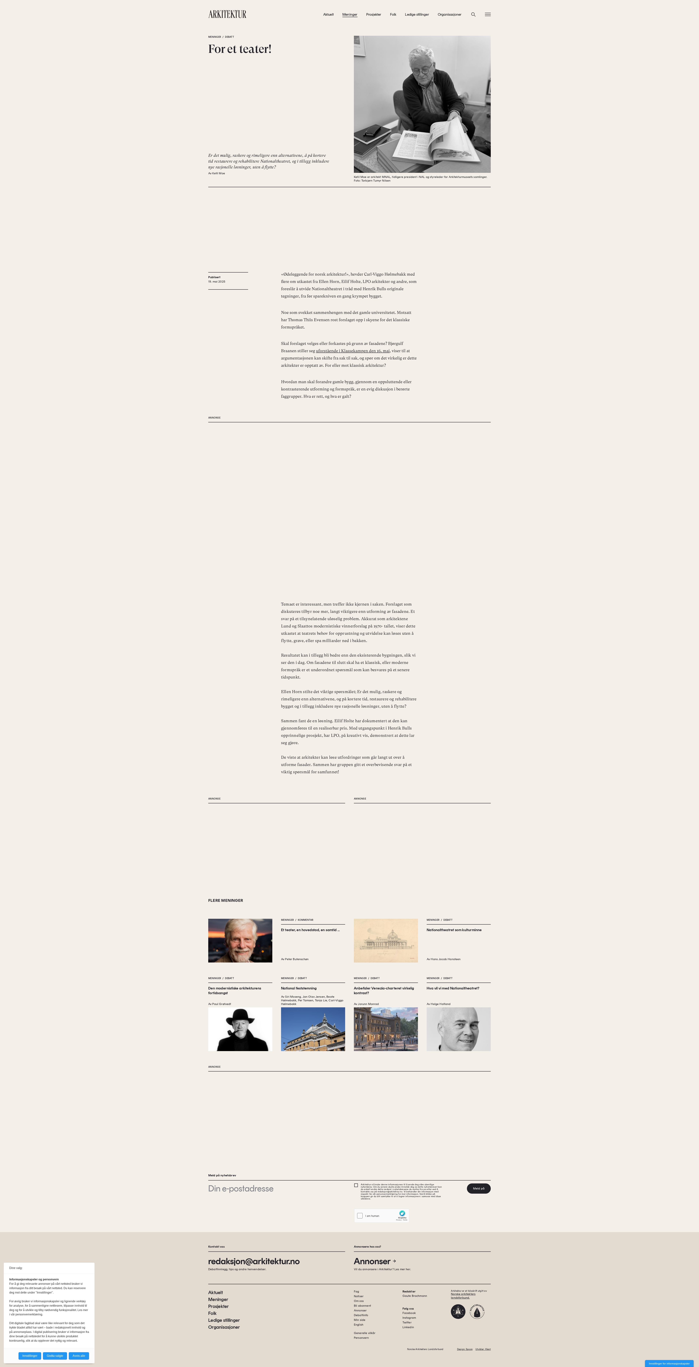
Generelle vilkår (365, 1333)
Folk (393, 14)
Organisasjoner (450, 14)
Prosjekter (373, 14)
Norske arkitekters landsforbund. (463, 1295)
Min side (359, 1320)
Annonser (372, 1261)
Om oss (359, 1301)
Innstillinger (29, 1355)
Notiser (359, 1296)
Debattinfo (361, 1315)
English (358, 1324)
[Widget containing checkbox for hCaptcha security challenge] (381, 1216)
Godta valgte (55, 1355)
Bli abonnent (362, 1305)
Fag (356, 1291)
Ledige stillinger (417, 14)
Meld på (479, 1188)
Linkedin (408, 1327)
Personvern (361, 1337)
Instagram (409, 1317)
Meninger (350, 14)
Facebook (409, 1313)
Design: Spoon (465, 1349)
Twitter (407, 1322)
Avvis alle (79, 1355)
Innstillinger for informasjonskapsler (669, 1363)
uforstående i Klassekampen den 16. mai (353, 351)
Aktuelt (328, 14)
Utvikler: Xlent (483, 1349)
